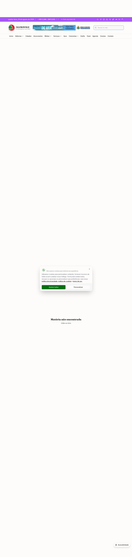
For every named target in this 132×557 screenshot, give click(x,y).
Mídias (47, 36)
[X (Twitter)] (110, 19)
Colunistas (73, 36)
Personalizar (78, 287)
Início (11, 36)
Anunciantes (38, 36)
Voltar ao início (66, 323)
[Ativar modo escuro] (97, 19)
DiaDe (83, 36)
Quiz (65, 36)
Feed (88, 36)
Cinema (103, 36)
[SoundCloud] (116, 19)
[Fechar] (89, 269)
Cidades (28, 36)
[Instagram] (104, 19)
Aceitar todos (53, 287)
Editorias (18, 36)
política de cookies (64, 281)
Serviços (56, 36)
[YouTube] (119, 19)
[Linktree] (122, 19)
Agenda (95, 36)
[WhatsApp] (107, 19)
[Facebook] (100, 19)
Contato (110, 36)
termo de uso (77, 281)
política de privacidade (49, 281)
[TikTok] (113, 19)
